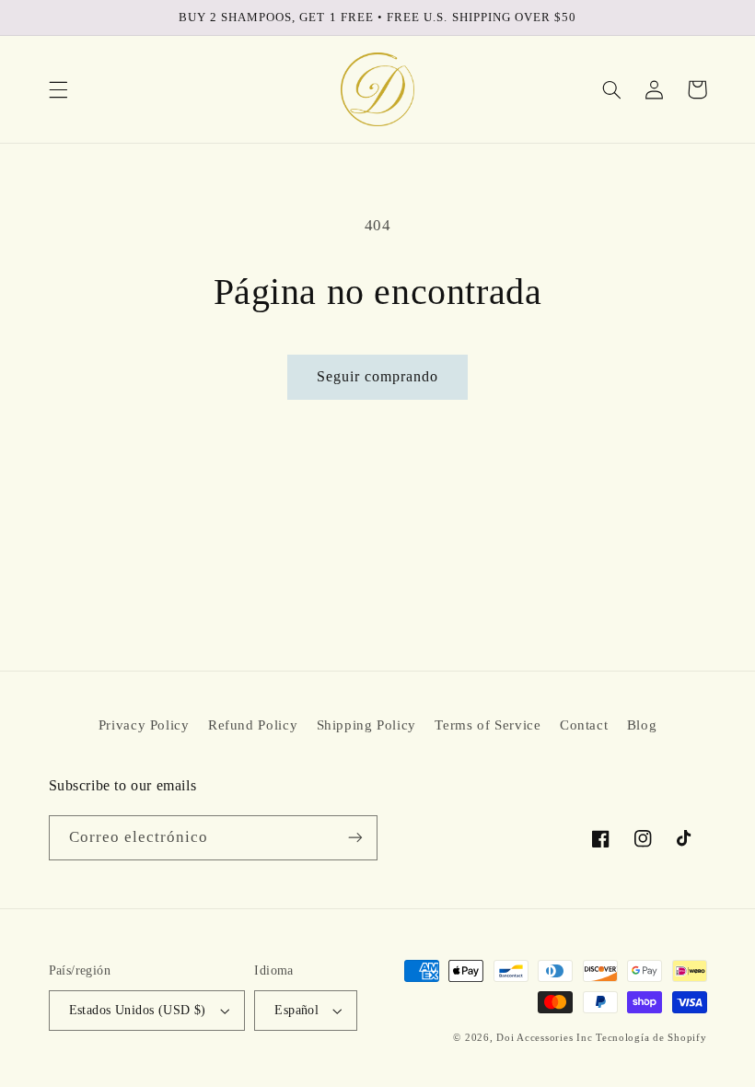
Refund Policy (252, 725)
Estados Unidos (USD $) (137, 1010)
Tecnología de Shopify (651, 1038)
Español (296, 1010)
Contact (584, 725)
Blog (642, 725)
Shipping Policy (366, 725)
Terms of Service (487, 725)
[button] (58, 89)
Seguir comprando (378, 376)
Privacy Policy (144, 725)
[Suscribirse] (355, 837)
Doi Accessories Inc (544, 1038)
